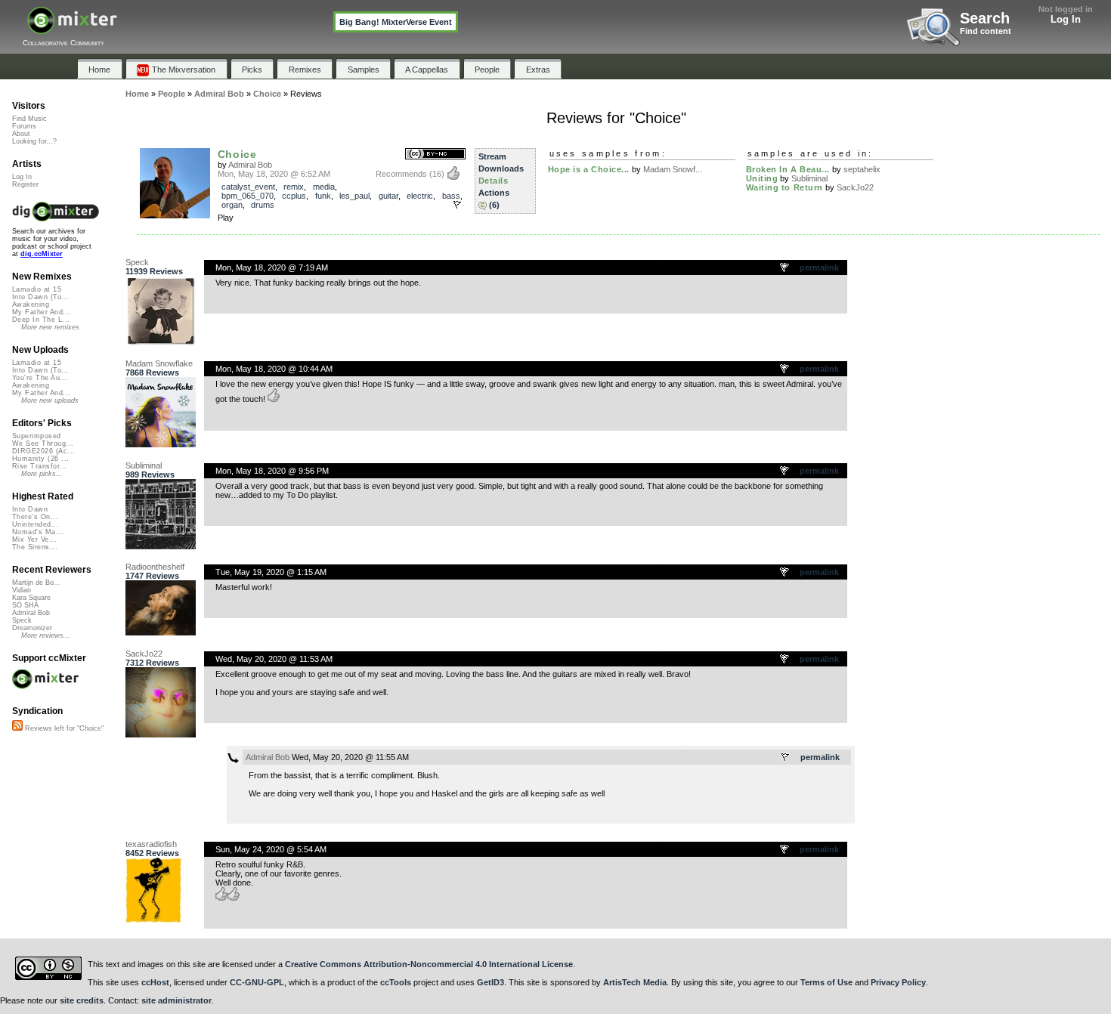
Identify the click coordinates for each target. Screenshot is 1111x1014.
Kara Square (31, 597)
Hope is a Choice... (589, 169)
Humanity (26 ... (40, 458)
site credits (82, 1000)
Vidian (21, 590)
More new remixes (50, 327)
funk (323, 195)
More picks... (42, 474)
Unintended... (35, 524)
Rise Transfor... (39, 466)
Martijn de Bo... (36, 582)
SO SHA (25, 605)
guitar (388, 195)
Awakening (30, 304)
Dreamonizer (32, 628)
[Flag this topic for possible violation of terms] (785, 268)
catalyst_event (248, 186)
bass (451, 195)
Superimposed (36, 436)
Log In (1066, 19)
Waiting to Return (784, 187)
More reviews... (45, 635)
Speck (137, 262)
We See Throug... (42, 443)
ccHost (155, 982)
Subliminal (809, 178)
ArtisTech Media (635, 982)
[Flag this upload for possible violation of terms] (457, 204)
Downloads (501, 168)
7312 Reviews (152, 662)
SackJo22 (855, 187)
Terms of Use (826, 982)
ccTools (395, 982)
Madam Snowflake (159, 363)
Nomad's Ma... (37, 532)
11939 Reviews (154, 271)
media (324, 186)
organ (232, 204)
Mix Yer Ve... (34, 539)
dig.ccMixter (41, 254)
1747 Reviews (152, 575)
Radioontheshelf (154, 566)
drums (262, 204)
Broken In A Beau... (788, 169)
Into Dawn (30, 509)
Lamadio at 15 (36, 289)
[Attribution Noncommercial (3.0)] (435, 154)
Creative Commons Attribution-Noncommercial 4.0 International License (429, 964)
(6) (494, 204)
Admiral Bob (250, 164)
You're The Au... (39, 378)
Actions (493, 192)
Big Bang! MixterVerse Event (395, 21)
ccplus (294, 195)
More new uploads (50, 400)
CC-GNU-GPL (257, 982)
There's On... (35, 517)
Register (25, 184)
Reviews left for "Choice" (63, 728)
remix (293, 186)
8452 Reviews (152, 853)
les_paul (354, 195)
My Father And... (41, 312)
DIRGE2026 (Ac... (43, 451)
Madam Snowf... (672, 169)
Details (493, 180)
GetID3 (490, 982)
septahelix (861, 169)
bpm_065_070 (247, 195)
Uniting (762, 178)
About (21, 134)
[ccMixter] (72, 28)
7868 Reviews (152, 372)
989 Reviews (150, 474)
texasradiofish (151, 844)
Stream (492, 156)
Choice (237, 154)
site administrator (176, 1000)
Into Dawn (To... (40, 297)
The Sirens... (34, 547)
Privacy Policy (898, 982)
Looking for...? (34, 141)
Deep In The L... (41, 319)
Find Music (29, 118)
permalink (819, 267)
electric (420, 195)
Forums (24, 126)
